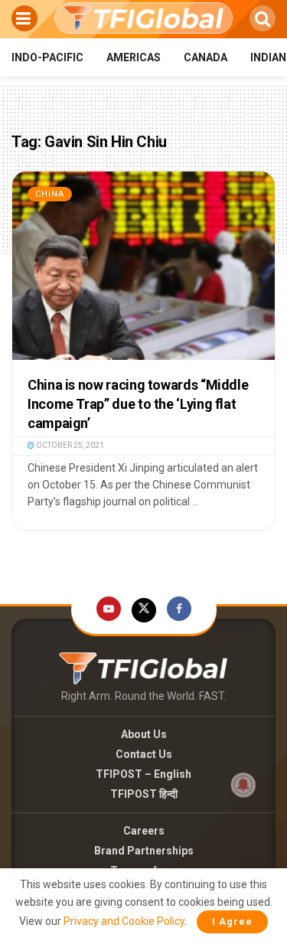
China (49, 194)
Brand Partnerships (144, 851)
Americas (133, 57)
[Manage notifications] (243, 785)
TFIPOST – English (143, 774)
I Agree (232, 921)
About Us (144, 734)
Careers (144, 831)
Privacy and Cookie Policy (124, 921)
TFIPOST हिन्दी (144, 794)
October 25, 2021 (69, 445)
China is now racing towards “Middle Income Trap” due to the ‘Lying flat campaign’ (138, 404)
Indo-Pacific (47, 57)
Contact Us (144, 754)
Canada (205, 57)
